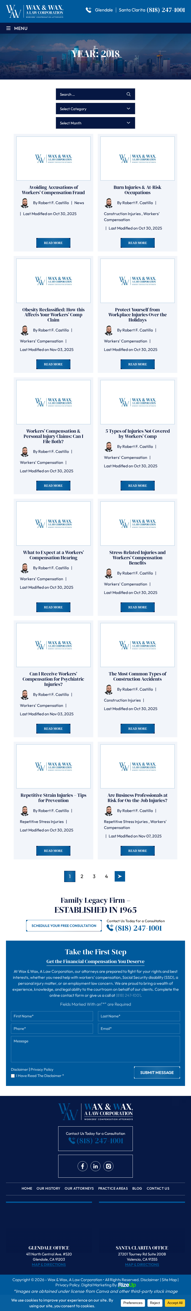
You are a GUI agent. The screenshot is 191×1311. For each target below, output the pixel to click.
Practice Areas (113, 1188)
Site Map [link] (169, 1279)
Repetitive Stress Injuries (42, 821)
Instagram (108, 1166)
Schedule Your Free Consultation (64, 925)
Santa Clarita (132, 10)
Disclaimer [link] (150, 1279)
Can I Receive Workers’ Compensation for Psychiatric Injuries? (53, 679)
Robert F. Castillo (53, 202)
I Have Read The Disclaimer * (40, 1075)
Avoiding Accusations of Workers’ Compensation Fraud (53, 190)
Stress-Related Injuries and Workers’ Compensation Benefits (137, 558)
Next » (120, 876)
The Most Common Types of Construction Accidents (137, 676)
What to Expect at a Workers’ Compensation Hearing (53, 555)
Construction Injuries (122, 213)
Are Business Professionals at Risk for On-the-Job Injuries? (137, 798)
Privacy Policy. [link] (68, 1284)
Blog (137, 1188)
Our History (48, 1188)
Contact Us (158, 1188)
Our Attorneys (79, 1188)
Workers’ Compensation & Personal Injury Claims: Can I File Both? (53, 436)
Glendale (104, 10)
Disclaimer (19, 1069)
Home (27, 1188)
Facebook (83, 1166)
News (79, 202)
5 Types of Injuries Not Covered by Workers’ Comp (137, 433)
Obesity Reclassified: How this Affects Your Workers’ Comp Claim (53, 315)
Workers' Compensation (41, 340)
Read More (53, 243)
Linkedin (95, 1166)
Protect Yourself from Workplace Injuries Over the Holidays (137, 315)
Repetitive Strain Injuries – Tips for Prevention (53, 798)
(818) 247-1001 (165, 9)
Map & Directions (49, 1265)
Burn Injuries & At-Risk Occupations (137, 190)
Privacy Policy (42, 1069)
